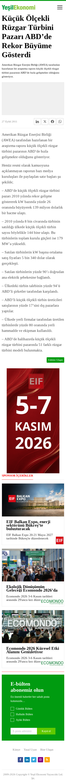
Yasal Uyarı (30, 749)
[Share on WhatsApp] (60, 121)
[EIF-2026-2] (33, 420)
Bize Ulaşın (46, 749)
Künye (16, 749)
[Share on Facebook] (52, 121)
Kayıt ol (46, 731)
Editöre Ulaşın (55, 360)
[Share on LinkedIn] (37, 121)
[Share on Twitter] (45, 121)
